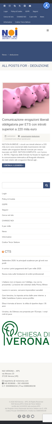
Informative (8, 22)
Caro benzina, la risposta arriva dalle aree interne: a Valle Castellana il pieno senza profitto (24, 296)
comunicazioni (26, 136)
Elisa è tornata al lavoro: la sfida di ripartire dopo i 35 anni (24, 304)
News (42, 17)
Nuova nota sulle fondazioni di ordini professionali (23, 274)
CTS (8, 251)
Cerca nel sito (8, 17)
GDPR (27, 11)
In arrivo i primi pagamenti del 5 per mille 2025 (21, 268)
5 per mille (33, 17)
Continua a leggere (13, 165)
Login (6, 11)
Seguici (35, 11)
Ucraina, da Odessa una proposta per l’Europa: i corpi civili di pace (24, 312)
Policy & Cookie (16, 11)
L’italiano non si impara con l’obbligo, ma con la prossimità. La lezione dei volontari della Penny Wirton (25, 283)
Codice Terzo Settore (22, 22)
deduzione (14, 55)
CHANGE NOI (21, 17)
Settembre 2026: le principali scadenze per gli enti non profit (25, 261)
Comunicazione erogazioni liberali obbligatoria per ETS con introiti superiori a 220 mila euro (25, 124)
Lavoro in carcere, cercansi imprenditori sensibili (22, 290)
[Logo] (17, 33)
